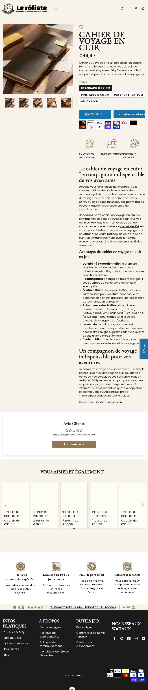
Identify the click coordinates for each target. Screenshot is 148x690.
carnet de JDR (129, 226)
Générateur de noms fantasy (90, 634)
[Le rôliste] (24, 8)
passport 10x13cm (128, 95)
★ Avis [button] (144, 348)
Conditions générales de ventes (54, 653)
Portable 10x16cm (95, 95)
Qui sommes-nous (16, 643)
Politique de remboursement (51, 644)
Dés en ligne (84, 627)
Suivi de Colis (12, 638)
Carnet (101, 402)
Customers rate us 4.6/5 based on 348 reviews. (83, 607)
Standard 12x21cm (95, 88)
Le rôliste (78, 675)
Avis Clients (11, 649)
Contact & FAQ (14, 632)
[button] (37, 91)
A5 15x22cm (90, 101)
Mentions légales (51, 627)
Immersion (115, 402)
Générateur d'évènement (85, 644)
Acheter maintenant (132, 114)
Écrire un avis (74, 444)
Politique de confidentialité (50, 634)
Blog (6, 654)
